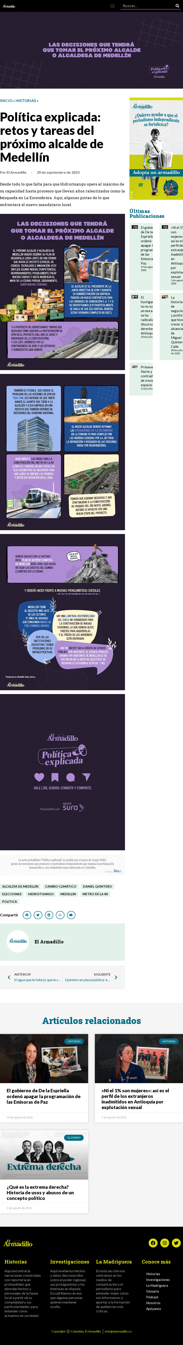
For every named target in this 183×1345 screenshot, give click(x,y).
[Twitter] (176, 1243)
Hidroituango (41, 894)
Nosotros (153, 1303)
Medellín (68, 894)
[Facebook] (153, 1243)
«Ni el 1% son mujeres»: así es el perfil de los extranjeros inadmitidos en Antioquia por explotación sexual (135, 1099)
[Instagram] (164, 1243)
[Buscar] (177, 6)
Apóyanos (153, 1309)
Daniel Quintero (97, 886)
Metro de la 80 (95, 894)
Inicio (6, 100)
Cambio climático (60, 886)
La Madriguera (157, 1285)
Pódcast (152, 1297)
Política (9, 901)
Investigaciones (158, 1280)
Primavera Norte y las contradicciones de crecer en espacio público (152, 376)
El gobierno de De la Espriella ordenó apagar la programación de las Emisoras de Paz (151, 245)
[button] (112, 6)
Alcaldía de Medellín (20, 886)
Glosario (152, 1291)
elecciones (11, 894)
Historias (26, 100)
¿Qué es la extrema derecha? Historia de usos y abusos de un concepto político (40, 1192)
